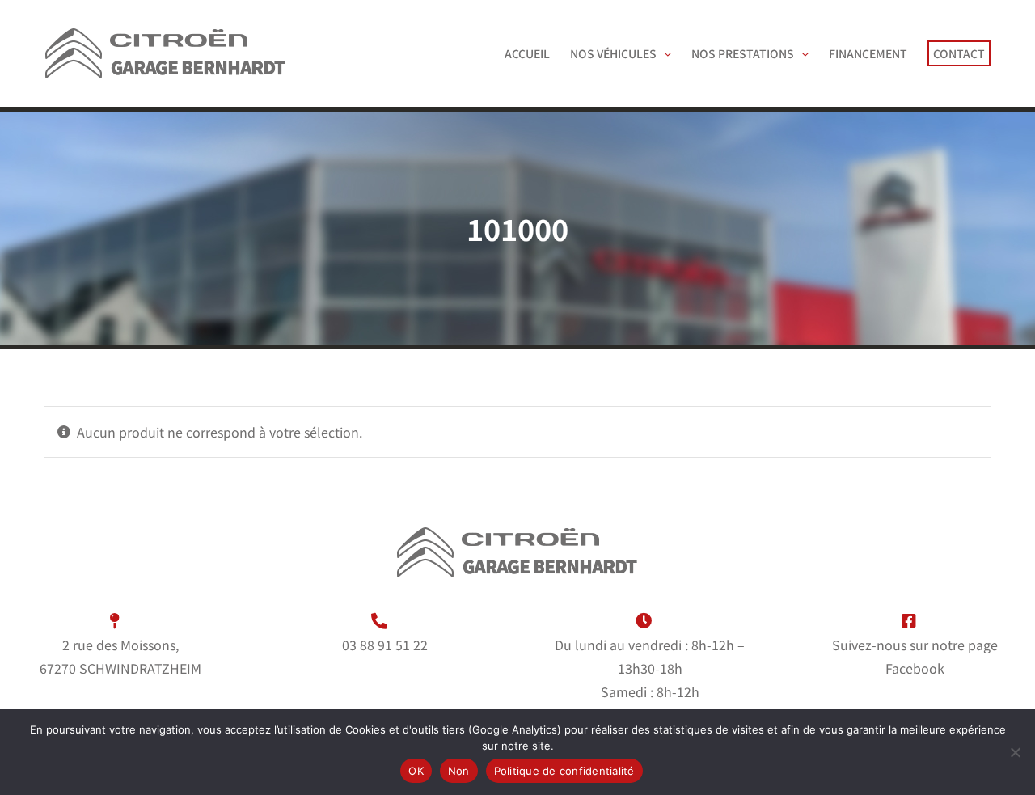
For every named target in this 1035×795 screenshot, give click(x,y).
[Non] (1015, 752)
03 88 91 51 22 (385, 644)
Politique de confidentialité (564, 770)
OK (416, 770)
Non (459, 770)
